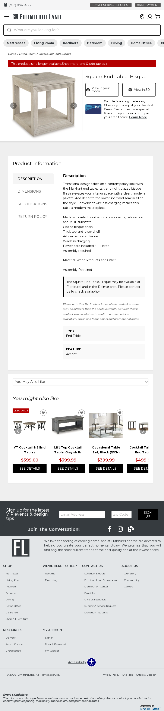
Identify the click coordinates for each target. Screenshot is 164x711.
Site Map (127, 674)
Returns (50, 573)
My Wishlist (52, 650)
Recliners (70, 43)
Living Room (44, 43)
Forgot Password (55, 644)
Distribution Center (96, 586)
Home (12, 53)
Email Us (89, 593)
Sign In (49, 637)
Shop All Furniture (17, 618)
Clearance (12, 612)
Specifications (32, 204)
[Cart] (158, 17)
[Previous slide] (18, 431)
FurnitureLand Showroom (100, 580)
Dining (116, 43)
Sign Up (148, 514)
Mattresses (16, 43)
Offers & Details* (146, 674)
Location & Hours (94, 573)
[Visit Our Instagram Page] (120, 529)
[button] (6, 17)
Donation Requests (96, 612)
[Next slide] (143, 431)
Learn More (138, 117)
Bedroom (94, 43)
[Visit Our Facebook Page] (110, 529)
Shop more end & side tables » (84, 64)
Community (131, 580)
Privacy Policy (110, 674)
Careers (128, 586)
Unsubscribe (13, 650)
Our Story (130, 573)
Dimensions (29, 191)
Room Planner (15, 644)
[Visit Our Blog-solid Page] (130, 529)
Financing (51, 580)
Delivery (11, 637)
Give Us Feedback (95, 599)
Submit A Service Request (100, 605)
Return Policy (32, 217)
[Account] (150, 17)
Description (30, 179)
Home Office (141, 43)
